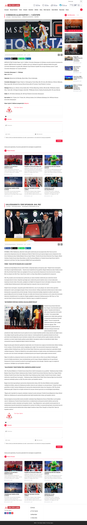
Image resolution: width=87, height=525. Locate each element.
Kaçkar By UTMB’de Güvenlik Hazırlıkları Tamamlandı (77, 59)
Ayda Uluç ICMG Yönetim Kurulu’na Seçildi (77, 78)
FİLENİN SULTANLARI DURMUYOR (32, 166)
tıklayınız (26, 103)
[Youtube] (12, 513)
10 (81, 30)
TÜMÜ (78, 15)
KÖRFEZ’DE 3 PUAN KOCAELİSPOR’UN (49, 189)
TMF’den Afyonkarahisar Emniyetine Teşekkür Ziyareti (72, 52)
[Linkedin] (10, 513)
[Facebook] (5, 513)
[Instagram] (8, 513)
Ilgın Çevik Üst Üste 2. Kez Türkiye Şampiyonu (76, 68)
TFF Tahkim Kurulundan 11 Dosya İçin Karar (73, 41)
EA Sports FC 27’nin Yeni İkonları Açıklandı (73, 27)
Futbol (13, 16)
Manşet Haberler (18, 16)
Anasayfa (9, 16)
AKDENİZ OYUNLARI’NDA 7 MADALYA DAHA (11, 167)
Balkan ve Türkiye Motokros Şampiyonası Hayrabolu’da (77, 87)
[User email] (5, 116)
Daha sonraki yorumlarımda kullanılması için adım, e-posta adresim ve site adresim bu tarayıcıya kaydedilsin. (28, 137)
